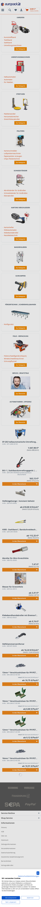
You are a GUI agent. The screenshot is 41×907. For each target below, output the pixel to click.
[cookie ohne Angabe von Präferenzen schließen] (38, 873)
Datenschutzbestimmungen (28, 876)
